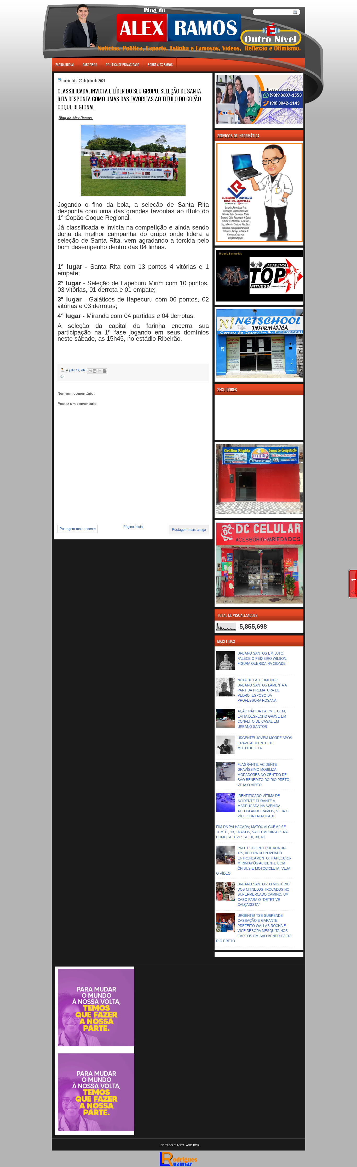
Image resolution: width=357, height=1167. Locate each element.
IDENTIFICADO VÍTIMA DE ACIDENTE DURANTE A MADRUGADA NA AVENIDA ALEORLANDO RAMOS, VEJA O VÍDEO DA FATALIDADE (263, 806)
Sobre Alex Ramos (160, 64)
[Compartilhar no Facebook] (104, 370)
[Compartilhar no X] (99, 370)
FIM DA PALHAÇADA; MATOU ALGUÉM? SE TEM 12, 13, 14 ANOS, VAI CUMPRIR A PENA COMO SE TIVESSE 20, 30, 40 (251, 832)
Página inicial (64, 64)
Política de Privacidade (122, 64)
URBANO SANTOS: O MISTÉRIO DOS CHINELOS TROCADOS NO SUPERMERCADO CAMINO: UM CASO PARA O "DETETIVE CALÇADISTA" (264, 894)
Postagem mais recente (78, 529)
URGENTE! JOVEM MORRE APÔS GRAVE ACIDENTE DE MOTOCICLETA (265, 743)
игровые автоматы (75, 2)
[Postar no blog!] (94, 370)
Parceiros (90, 64)
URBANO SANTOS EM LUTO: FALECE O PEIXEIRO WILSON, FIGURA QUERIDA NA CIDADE (262, 658)
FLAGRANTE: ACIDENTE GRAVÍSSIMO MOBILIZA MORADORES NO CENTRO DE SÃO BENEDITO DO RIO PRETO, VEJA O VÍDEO (264, 775)
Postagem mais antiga (189, 530)
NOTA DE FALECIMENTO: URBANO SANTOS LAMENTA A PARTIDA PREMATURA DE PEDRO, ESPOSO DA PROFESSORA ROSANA (262, 690)
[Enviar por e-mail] (89, 370)
